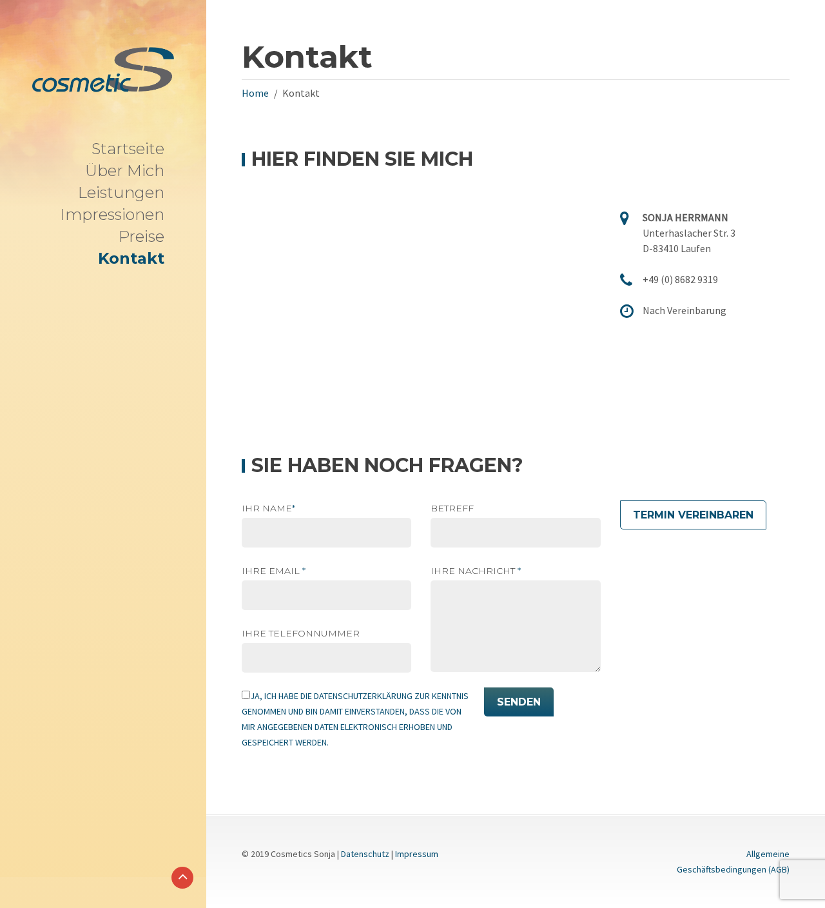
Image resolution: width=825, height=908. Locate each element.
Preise (141, 236)
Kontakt (131, 258)
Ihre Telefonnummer (301, 633)
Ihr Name (268, 508)
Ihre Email (274, 571)
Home (255, 92)
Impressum (416, 854)
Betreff (452, 508)
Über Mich (124, 170)
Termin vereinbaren (693, 515)
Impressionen (112, 214)
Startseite (128, 148)
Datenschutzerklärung (363, 696)
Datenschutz (365, 854)
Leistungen (121, 192)
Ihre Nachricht (476, 571)
